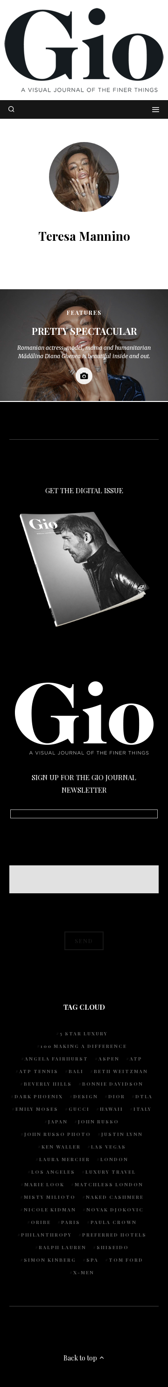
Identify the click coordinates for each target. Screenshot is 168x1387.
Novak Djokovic (115, 1209)
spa (92, 1260)
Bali (76, 1071)
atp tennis (38, 1071)
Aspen (108, 1058)
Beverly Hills (48, 1084)
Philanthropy (46, 1234)
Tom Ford (126, 1260)
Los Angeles (53, 1172)
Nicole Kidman (50, 1209)
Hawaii (111, 1109)
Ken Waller (61, 1146)
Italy (142, 1109)
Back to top (80, 1357)
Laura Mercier (64, 1159)
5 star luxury (84, 1033)
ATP (136, 1058)
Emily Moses (36, 1109)
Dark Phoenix (38, 1096)
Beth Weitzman (121, 1071)
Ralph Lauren (62, 1247)
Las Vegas (108, 1146)
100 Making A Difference (84, 1046)
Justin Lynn (122, 1134)
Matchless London (109, 1184)
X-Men (83, 1272)
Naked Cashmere (115, 1197)
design (85, 1096)
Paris (70, 1222)
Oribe (41, 1222)
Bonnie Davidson (112, 1084)
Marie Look (44, 1184)
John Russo (98, 1121)
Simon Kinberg (50, 1260)
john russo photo (57, 1134)
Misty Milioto (50, 1197)
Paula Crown (114, 1222)
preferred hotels (114, 1234)
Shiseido (113, 1247)
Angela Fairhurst (56, 1058)
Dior (116, 1096)
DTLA (144, 1096)
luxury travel (110, 1172)
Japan (58, 1121)
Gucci (79, 1109)
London (114, 1159)
